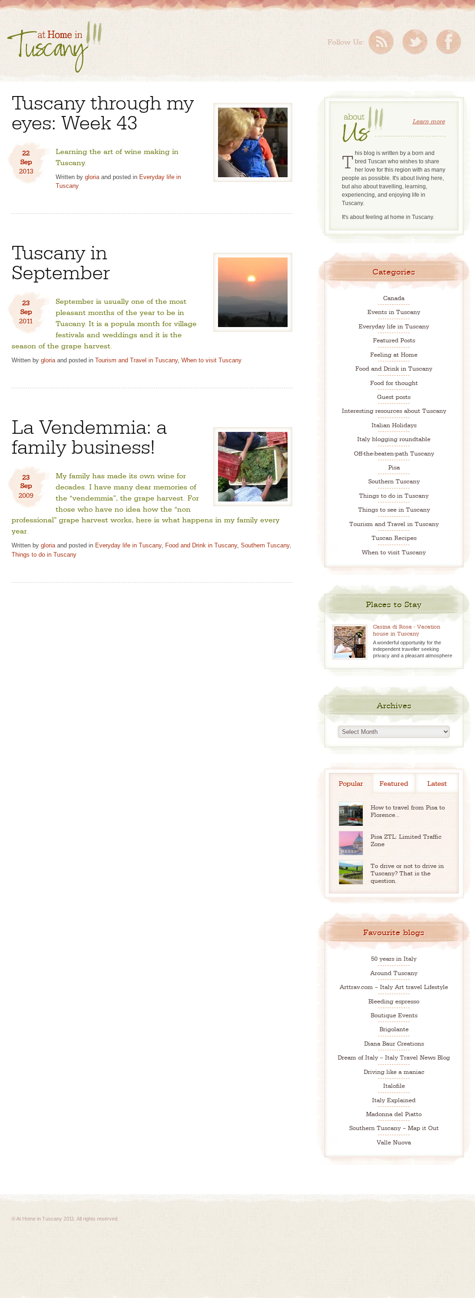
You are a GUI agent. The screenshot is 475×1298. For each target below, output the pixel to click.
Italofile (394, 1085)
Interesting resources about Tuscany (394, 410)
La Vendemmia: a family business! (89, 435)
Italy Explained (394, 1099)
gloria (92, 176)
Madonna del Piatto (394, 1113)
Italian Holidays (394, 424)
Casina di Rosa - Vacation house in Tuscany (406, 629)
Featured (393, 783)
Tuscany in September (61, 261)
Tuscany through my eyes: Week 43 (103, 111)
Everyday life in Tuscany (128, 545)
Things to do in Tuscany (44, 554)
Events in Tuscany (393, 311)
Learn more (428, 120)
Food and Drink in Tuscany (201, 545)
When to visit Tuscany (211, 360)
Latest (437, 783)
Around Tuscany (393, 972)
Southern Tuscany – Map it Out (394, 1127)
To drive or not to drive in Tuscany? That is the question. (407, 873)
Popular (351, 783)
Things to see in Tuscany (394, 509)
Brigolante (394, 1028)
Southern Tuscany (265, 545)
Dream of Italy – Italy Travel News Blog (394, 1057)
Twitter (415, 41)
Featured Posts (394, 339)
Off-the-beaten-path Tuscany (394, 453)
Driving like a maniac (394, 1071)
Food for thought (394, 382)
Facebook (448, 41)
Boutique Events (394, 1014)
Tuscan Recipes (394, 537)
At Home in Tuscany (54, 47)
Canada (393, 297)
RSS (381, 41)
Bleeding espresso (393, 1000)
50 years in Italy (394, 958)
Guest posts (394, 396)
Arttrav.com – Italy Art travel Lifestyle (394, 986)
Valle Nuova (394, 1141)
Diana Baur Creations (394, 1043)
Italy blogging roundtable (393, 438)
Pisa (394, 466)
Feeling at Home (393, 354)
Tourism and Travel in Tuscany (136, 360)
